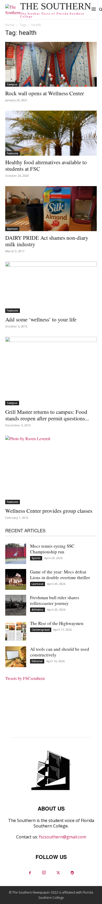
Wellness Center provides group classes (48, 510)
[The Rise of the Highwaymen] (15, 631)
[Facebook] (30, 873)
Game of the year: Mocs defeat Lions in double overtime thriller (60, 574)
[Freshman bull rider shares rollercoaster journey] (15, 605)
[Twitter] (58, 873)
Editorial (37, 661)
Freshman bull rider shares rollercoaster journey (54, 600)
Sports (36, 558)
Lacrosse (37, 584)
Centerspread (41, 629)
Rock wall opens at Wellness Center (44, 93)
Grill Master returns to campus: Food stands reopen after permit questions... (47, 415)
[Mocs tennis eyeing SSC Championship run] (15, 553)
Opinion (12, 229)
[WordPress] (72, 873)
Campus (12, 84)
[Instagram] (44, 873)
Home (9, 25)
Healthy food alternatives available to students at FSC (46, 165)
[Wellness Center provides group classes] (51, 470)
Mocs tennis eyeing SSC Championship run (52, 549)
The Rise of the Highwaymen (56, 623)
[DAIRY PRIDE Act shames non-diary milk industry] (51, 208)
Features (12, 153)
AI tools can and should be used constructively (59, 652)
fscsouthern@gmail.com (62, 837)
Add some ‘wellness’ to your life (40, 319)
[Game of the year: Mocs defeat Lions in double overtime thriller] (15, 579)
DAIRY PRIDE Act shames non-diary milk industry (46, 241)
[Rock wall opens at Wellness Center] (51, 64)
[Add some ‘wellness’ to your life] (51, 287)
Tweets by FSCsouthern (25, 678)
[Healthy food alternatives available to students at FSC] (51, 133)
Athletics (37, 609)
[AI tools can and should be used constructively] (15, 656)
